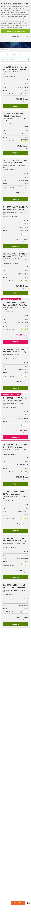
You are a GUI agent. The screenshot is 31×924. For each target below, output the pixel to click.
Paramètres (19, 36)
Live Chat (21, 903)
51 (20, 55)
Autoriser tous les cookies (15, 31)
